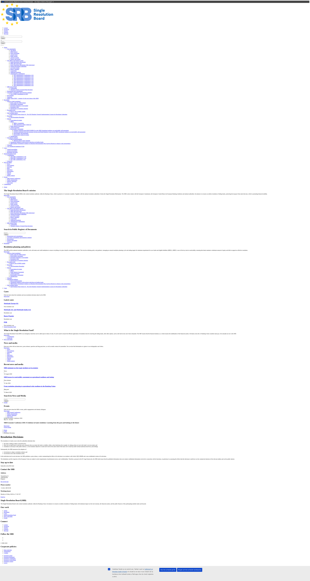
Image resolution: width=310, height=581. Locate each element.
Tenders (6, 31)
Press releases (10, 165)
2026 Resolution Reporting (17, 117)
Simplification (13, 136)
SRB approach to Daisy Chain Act (22, 124)
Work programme (14, 53)
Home (5, 430)
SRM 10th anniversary (16, 63)
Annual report (13, 54)
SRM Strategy (14, 52)
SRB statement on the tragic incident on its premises (21, 368)
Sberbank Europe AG (11, 303)
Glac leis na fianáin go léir (167, 569)
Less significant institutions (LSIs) (15, 146)
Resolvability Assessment (16, 129)
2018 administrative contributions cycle (24, 79)
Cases (5, 148)
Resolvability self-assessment (21, 133)
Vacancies (6, 29)
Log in (5, 563)
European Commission (10, 558)
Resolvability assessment (16, 104)
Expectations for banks (16, 120)
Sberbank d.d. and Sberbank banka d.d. (17, 310)
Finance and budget (15, 59)
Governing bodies (14, 68)
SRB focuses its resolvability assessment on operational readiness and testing (29, 377)
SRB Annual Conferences (13, 178)
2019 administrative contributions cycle (24, 81)
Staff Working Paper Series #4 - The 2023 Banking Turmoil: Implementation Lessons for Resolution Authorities (38, 114)
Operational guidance (12, 137)
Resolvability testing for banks (21, 135)
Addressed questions (15, 72)
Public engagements (12, 180)
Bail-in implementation (16, 139)
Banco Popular (9, 316)
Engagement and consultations (15, 91)
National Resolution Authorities (18, 66)
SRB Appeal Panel (12, 86)
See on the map (4, 481)
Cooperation (13, 70)
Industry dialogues (11, 181)
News (8, 164)
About (5, 47)
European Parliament (9, 557)
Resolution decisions (12, 152)
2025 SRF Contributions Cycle (18, 156)
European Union (8, 555)
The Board (13, 50)
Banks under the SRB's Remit (18, 102)
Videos (9, 174)
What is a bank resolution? (14, 101)
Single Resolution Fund (10, 153)
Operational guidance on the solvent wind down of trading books (26, 142)
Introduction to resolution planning (19, 108)
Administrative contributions (17, 73)
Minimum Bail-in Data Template (22, 140)
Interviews (9, 169)
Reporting (9, 116)
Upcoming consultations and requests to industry (19, 92)
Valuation (9, 145)
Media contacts (11, 175)
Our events (10, 183)
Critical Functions (14, 127)
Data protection (8, 550)
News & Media (8, 162)
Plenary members (14, 69)
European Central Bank (10, 560)
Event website (7, 427)
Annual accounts (14, 57)
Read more (6, 195)
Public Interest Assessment (17, 126)
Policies (9, 118)
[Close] (1, 40)
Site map (6, 33)
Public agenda (14, 56)
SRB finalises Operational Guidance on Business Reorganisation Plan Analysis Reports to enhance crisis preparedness (40, 143)
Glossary (6, 32)
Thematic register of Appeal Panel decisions (21, 89)
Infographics (10, 171)
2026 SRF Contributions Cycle (18, 158)
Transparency (7, 551)
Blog (8, 168)
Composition (13, 88)
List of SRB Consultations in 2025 (19, 94)
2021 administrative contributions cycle (24, 84)
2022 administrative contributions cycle (24, 85)
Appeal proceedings (12, 149)
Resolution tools (11, 110)
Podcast (9, 172)
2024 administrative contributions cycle (24, 76)
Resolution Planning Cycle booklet (19, 105)
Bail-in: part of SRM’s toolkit (17, 111)
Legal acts (9, 161)
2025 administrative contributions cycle (24, 78)
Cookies (6, 553)
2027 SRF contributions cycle (18, 159)
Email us (3, 497)
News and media (8, 339)
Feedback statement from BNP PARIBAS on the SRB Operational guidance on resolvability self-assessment (41, 130)
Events (5, 177)
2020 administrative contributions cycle (24, 82)
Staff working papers (12, 113)
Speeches (9, 167)
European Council (8, 561)
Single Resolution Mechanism (18, 62)
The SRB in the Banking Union (15, 60)
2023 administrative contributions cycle (24, 75)
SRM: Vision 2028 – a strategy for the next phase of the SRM (23, 98)
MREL (12, 121)
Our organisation (11, 49)
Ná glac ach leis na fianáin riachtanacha (189, 569)
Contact (6, 28)
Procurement (10, 95)
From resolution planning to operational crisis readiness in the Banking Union (29, 386)
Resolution (6, 100)
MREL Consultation (19, 123)
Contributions (10, 155)
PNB (5, 322)
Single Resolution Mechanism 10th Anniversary (22, 65)
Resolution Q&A (14, 107)
